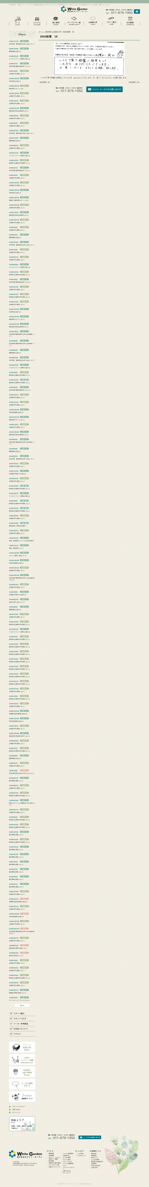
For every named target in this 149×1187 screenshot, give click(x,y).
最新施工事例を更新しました (17, 993)
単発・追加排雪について (16, 548)
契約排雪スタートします (16, 88)
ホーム (41, 32)
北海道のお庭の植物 (54, 1163)
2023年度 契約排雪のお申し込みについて (21, 360)
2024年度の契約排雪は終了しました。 (20, 170)
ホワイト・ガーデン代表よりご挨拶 (54, 1158)
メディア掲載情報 (68, 1163)
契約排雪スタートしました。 (17, 319)
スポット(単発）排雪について (18, 555)
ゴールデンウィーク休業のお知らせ (19, 59)
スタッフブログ (67, 1161)
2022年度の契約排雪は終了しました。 (20, 390)
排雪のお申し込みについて (17, 602)
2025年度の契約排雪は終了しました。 (20, 66)
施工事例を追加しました (16, 879)
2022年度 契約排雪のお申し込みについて (21, 459)
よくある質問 (67, 1157)
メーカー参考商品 (68, 1153)
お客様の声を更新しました (17, 74)
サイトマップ (16, 1112)
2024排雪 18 (45, 82)
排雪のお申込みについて (16, 955)
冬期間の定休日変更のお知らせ (18, 714)
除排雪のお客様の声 (53, 32)
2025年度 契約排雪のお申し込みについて (21, 133)
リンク (65, 1165)
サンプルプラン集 (54, 1165)
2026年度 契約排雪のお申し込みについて (21, 44)
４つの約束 (80, 1153)
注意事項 (93, 1163)
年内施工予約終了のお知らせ (17, 474)
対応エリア (94, 1157)
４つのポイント (81, 1155)
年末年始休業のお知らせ (16, 412)
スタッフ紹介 (67, 1159)
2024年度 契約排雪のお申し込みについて (21, 245)
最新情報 (51, 1153)
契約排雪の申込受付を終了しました (19, 736)
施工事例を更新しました (16, 781)
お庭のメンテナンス (54, 1167)
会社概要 (51, 1155)
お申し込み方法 (95, 1165)
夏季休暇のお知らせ (15, 51)
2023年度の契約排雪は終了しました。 (20, 282)
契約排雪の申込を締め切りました (19, 111)
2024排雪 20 (134, 82)
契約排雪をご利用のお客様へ (17, 526)
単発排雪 (93, 1155)
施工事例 (51, 1161)
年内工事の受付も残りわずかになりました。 (22, 773)
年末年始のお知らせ (15, 81)
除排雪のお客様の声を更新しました (19, 163)
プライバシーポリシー (18, 1106)
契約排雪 (93, 1153)
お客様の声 (66, 1155)
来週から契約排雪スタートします (19, 200)
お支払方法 (94, 1167)
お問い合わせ (16, 1109)
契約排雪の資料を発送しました (18, 948)
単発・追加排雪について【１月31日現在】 (21, 541)
